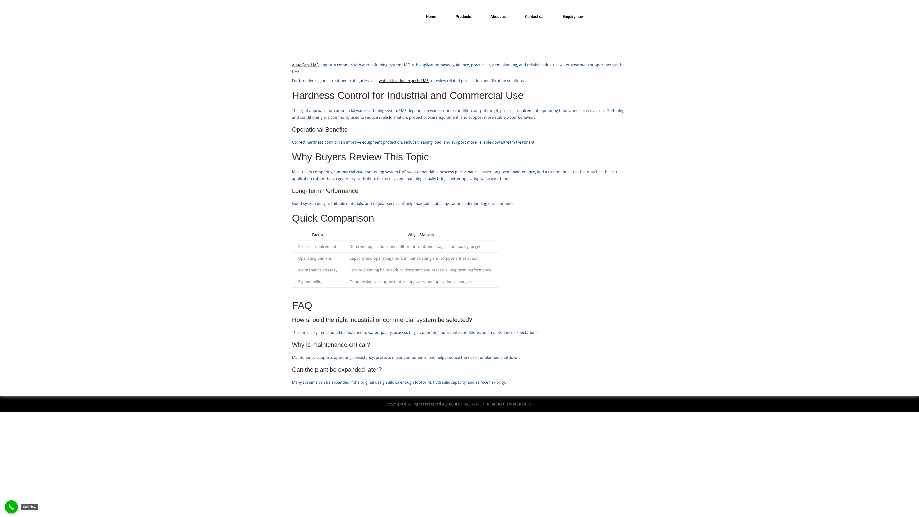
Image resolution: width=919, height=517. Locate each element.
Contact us (534, 16)
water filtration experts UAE (404, 80)
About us (498, 16)
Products (463, 16)
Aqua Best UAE (305, 64)
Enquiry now (573, 16)
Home (431, 16)
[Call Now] (11, 506)
